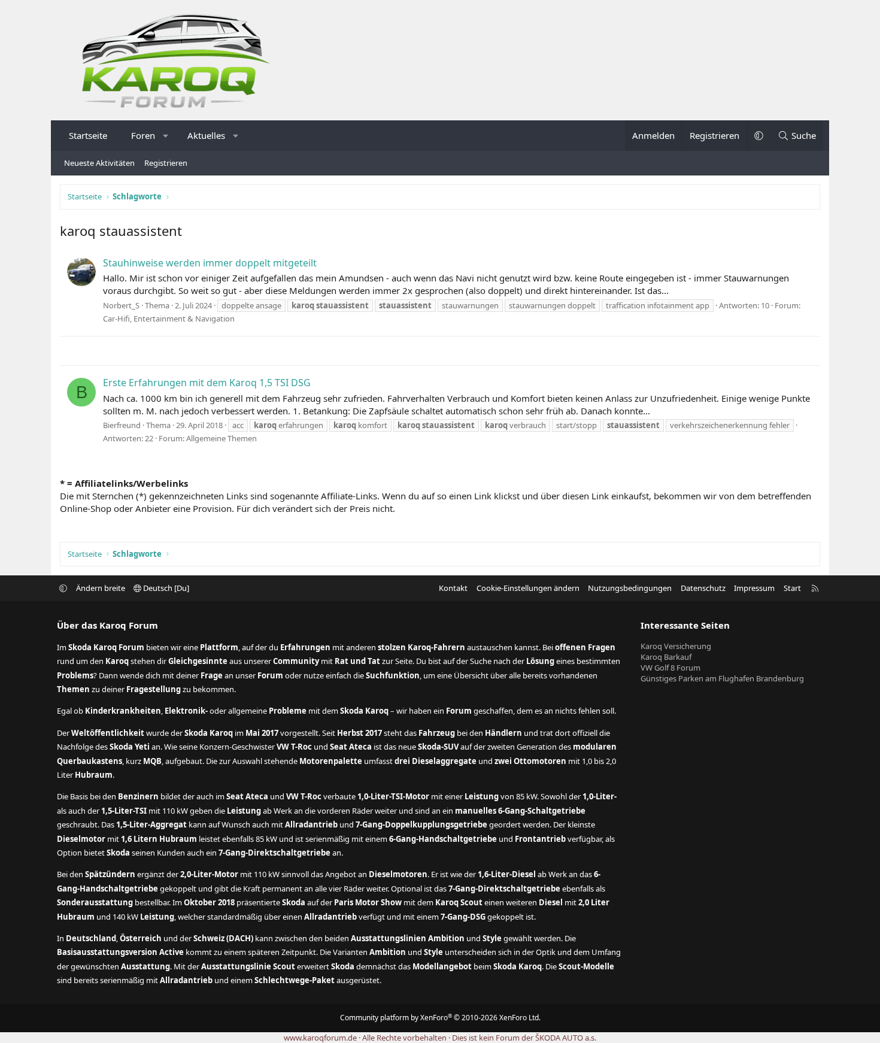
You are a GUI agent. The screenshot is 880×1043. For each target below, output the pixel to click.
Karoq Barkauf (666, 656)
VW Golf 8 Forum (670, 667)
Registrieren (165, 162)
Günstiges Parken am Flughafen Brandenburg (722, 678)
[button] (166, 135)
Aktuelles (206, 135)
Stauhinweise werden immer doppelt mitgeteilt (210, 262)
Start (792, 588)
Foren (143, 135)
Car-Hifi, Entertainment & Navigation (169, 318)
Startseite (88, 135)
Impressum (754, 588)
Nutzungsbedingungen (630, 588)
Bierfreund (122, 425)
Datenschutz (703, 588)
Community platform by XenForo (440, 1017)
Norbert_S (121, 305)
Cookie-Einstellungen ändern (528, 588)
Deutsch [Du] (165, 588)
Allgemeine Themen (221, 438)
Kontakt (453, 588)
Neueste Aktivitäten (99, 162)
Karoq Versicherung (676, 646)
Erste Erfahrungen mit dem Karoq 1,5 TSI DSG (207, 382)
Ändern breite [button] (100, 588)
